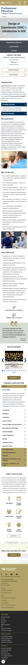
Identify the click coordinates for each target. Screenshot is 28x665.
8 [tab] (15, 370)
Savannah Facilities (6, 640)
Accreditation (4, 657)
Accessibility (4, 600)
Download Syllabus (13, 70)
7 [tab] (14, 370)
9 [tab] (17, 370)
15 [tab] (15, 372)
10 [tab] (19, 370)
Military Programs (5, 624)
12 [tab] (23, 370)
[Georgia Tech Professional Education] (9, 569)
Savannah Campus (5, 654)
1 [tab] (2, 370)
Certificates (4, 620)
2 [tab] (4, 370)
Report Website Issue (6, 592)
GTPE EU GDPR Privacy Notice (8, 605)
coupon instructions (10, 98)
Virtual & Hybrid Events (6, 636)
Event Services (6, 634)
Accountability (4, 602)
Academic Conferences (6, 642)
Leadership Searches (6, 650)
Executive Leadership (6, 648)
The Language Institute (6, 655)
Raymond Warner (14, 59)
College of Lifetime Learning (11, 13)
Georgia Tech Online (6, 628)
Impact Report (4, 652)
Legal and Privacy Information (8, 598)
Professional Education (8, 9)
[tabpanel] (14, 360)
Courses (4, 16)
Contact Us (13, 555)
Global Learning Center (6, 638)
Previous (3, 360)
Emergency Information (7, 590)
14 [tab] (13, 372)
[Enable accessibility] (3, 662)
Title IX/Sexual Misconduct (7, 607)
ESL (2, 626)
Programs (4, 614)
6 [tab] (12, 370)
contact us (5, 406)
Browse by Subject (5, 617)
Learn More (13, 377)
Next (25, 360)
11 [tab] (21, 370)
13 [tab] (25, 370)
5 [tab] (10, 370)
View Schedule (13, 74)
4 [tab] (8, 370)
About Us (4, 645)
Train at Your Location (6, 630)
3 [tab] (6, 370)
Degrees (3, 622)
